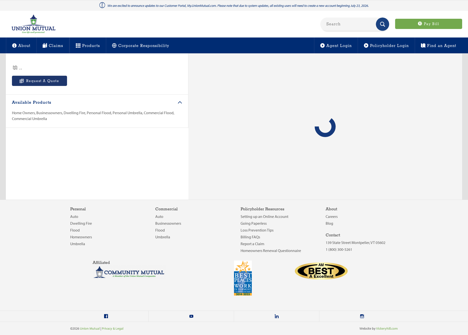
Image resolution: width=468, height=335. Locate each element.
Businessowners (168, 223)
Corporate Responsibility (143, 46)
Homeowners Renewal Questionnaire (271, 250)
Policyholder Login (389, 46)
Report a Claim (252, 243)
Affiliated (101, 263)
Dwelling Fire (81, 223)
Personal (78, 209)
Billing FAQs (250, 236)
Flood (75, 230)
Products (91, 46)
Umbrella (77, 243)
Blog (329, 223)
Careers (332, 216)
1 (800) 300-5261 (339, 249)
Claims (56, 46)
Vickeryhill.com (387, 328)
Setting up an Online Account (264, 216)
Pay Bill (430, 24)
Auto (74, 216)
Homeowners (81, 236)
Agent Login (339, 46)
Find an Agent (441, 46)
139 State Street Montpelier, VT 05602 (355, 242)
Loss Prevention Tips (257, 230)
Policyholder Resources (262, 209)
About (24, 46)
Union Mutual (90, 328)
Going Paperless (254, 223)
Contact (333, 235)
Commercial (166, 209)
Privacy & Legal (112, 328)
